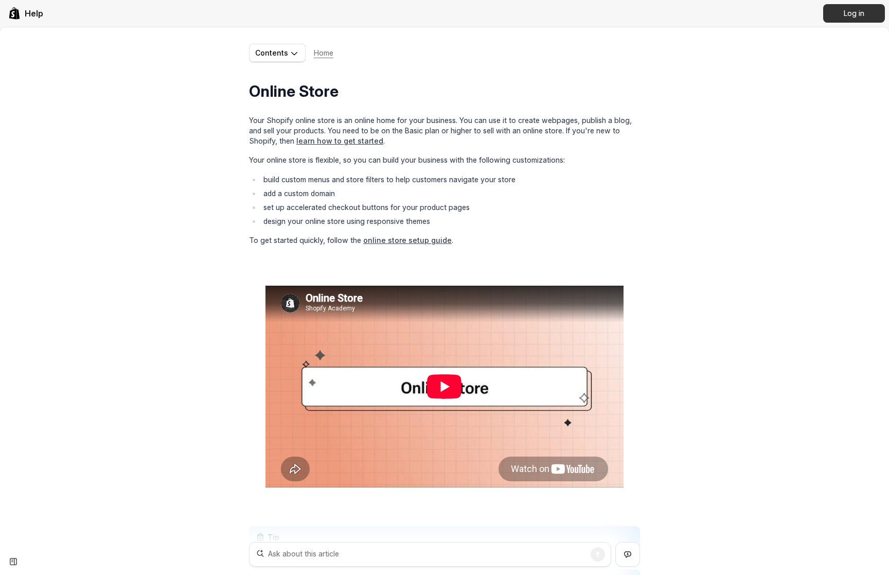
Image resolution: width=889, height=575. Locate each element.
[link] (25, 13)
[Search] (598, 554)
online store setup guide (407, 240)
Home (323, 52)
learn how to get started (339, 140)
